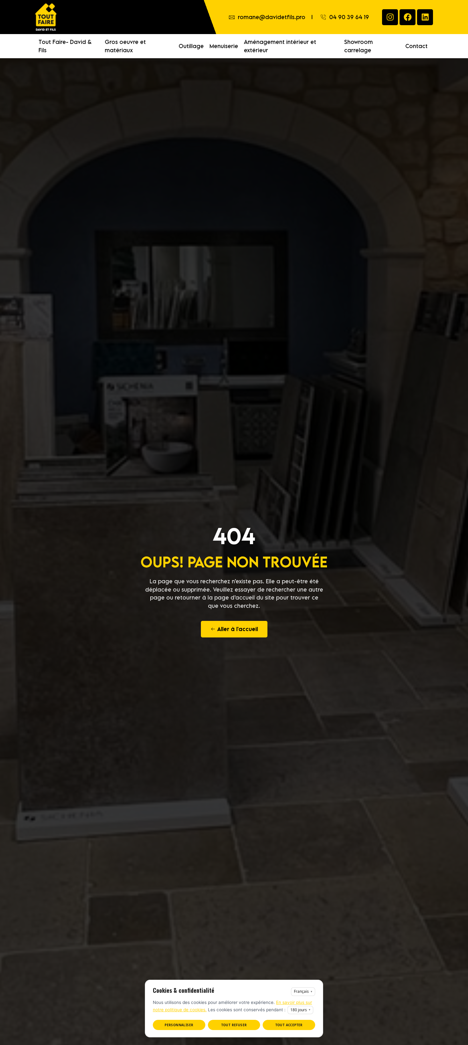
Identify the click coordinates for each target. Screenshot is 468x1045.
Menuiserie (223, 46)
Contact (416, 46)
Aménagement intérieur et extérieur (280, 46)
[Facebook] (407, 17)
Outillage (191, 46)
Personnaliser (179, 1025)
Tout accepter (289, 1025)
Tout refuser (234, 1025)
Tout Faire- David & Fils (65, 46)
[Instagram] (390, 17)
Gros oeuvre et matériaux (125, 46)
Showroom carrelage (358, 46)
